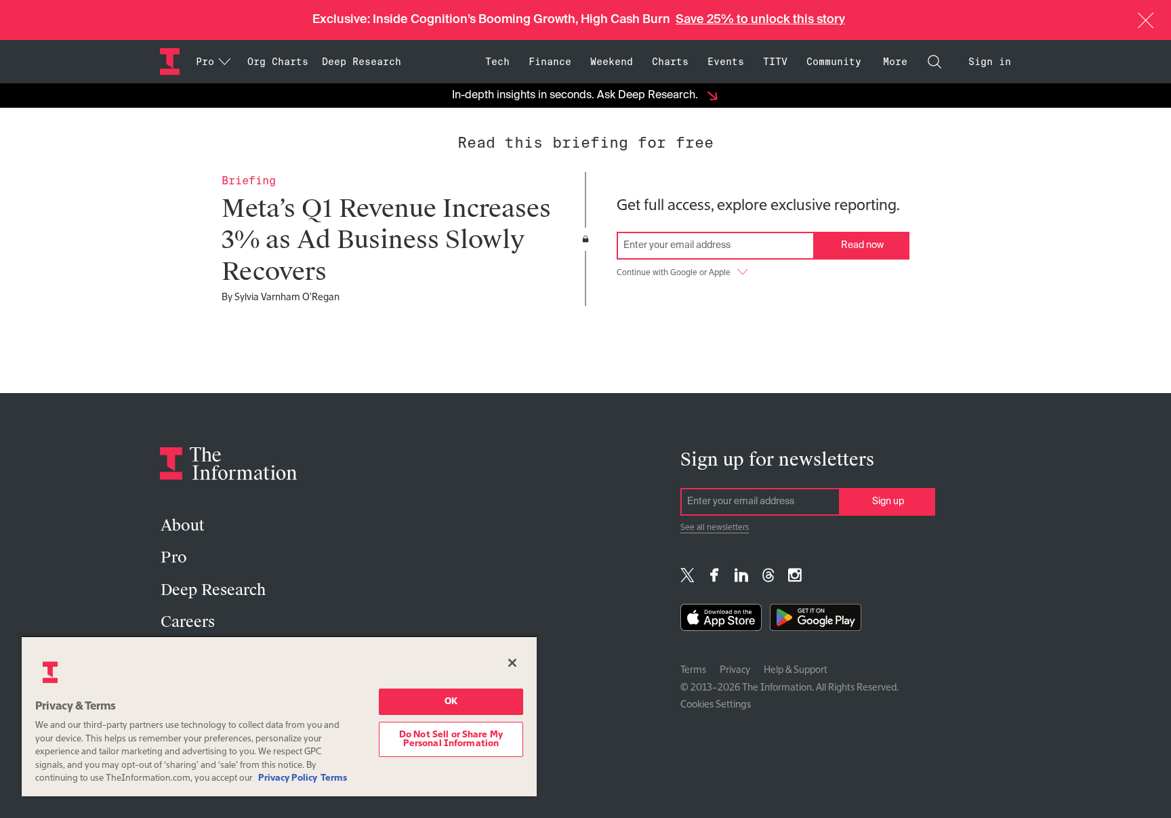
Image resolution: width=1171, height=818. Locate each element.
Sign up (888, 501)
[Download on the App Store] (721, 620)
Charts (670, 62)
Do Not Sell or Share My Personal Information (451, 739)
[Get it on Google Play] (815, 620)
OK (451, 701)
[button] (1146, 20)
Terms (693, 670)
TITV (775, 62)
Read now (862, 245)
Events (725, 62)
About (182, 525)
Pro (174, 557)
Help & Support (795, 670)
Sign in (989, 62)
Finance (550, 62)
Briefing (249, 180)
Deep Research (361, 62)
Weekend (611, 62)
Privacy (735, 670)
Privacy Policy (287, 778)
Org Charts (277, 62)
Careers (188, 622)
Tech (497, 62)
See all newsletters (714, 528)
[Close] (512, 663)
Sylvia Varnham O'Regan (287, 297)
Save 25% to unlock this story (760, 20)
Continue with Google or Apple (674, 273)
